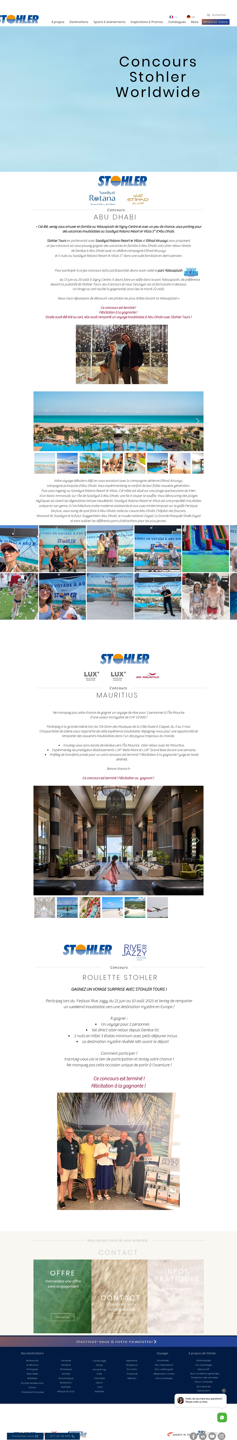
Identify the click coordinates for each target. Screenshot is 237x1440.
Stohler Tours (180, 317)
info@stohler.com (96, 1415)
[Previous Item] (39, 421)
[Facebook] (193, 1436)
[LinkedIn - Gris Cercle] (203, 1436)
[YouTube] (212, 1436)
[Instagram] (221, 1436)
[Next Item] (198, 421)
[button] (122, 354)
